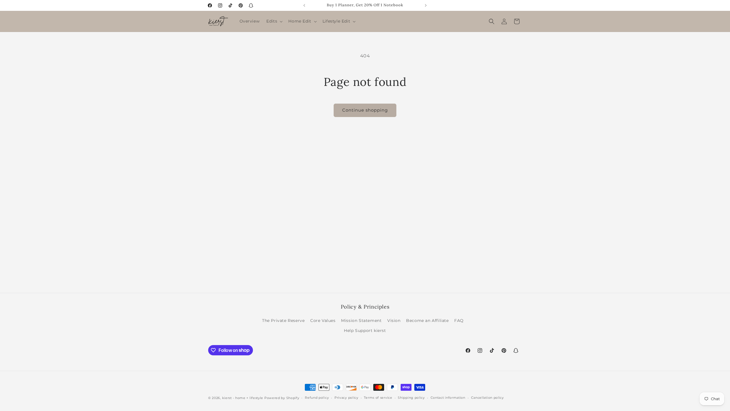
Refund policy (317, 398)
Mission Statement (361, 320)
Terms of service (378, 398)
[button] (274, 21)
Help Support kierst (365, 330)
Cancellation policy (487, 398)
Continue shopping (365, 110)
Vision (394, 320)
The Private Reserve (283, 320)
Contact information (448, 398)
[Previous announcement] (304, 5)
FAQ (459, 320)
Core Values (323, 320)
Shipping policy (411, 398)
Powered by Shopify (281, 398)
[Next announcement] (425, 5)
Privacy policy (346, 398)
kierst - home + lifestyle (242, 398)
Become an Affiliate (427, 320)
